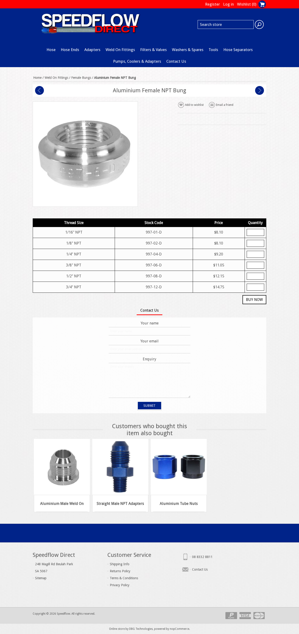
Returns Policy (120, 571)
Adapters (92, 49)
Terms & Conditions (124, 578)
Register (212, 4)
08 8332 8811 (202, 557)
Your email (149, 341)
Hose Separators (238, 49)
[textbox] (226, 24)
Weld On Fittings (120, 49)
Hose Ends (70, 49)
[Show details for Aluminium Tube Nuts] (179, 467)
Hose (51, 49)
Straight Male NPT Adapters (120, 503)
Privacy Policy (119, 585)
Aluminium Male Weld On (62, 503)
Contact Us (176, 61)
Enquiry (149, 359)
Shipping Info (119, 564)
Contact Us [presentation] (149, 310)
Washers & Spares (187, 49)
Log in (228, 4)
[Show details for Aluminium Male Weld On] (62, 467)
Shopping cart (262, 4)
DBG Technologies (141, 629)
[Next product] (259, 90)
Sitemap (40, 578)
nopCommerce (179, 629)
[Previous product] (39, 90)
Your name (150, 323)
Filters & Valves (153, 49)
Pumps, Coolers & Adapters (137, 61)
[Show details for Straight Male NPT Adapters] (120, 467)
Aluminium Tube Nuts (179, 503)
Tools (213, 49)
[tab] (149, 311)
